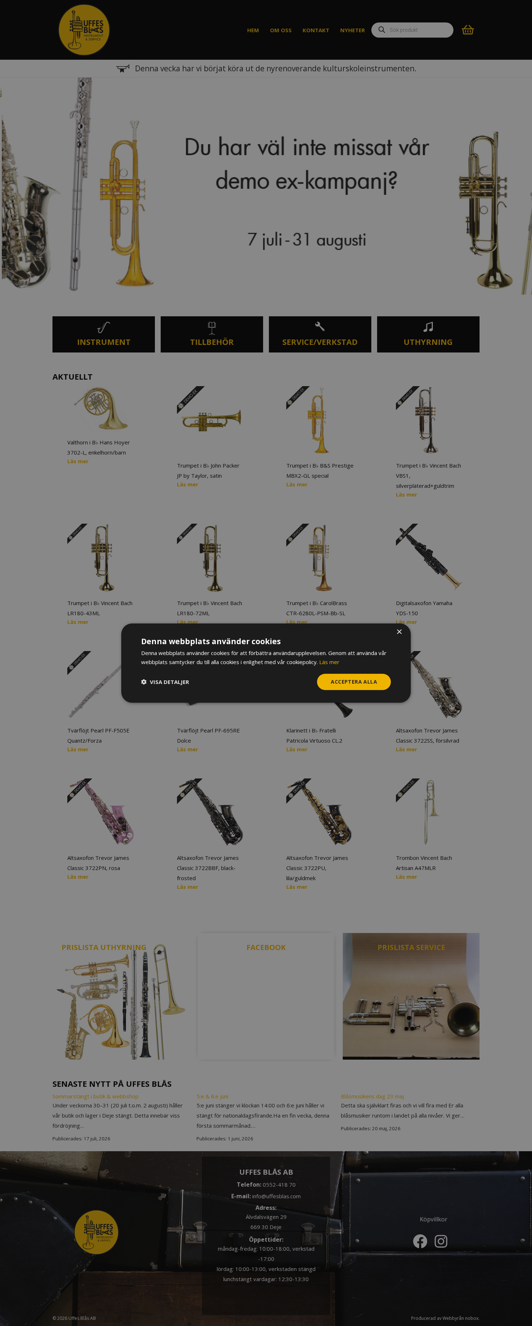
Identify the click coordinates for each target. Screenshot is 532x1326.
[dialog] (266, 663)
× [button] (399, 632)
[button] (165, 682)
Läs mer (329, 662)
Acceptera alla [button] (354, 681)
